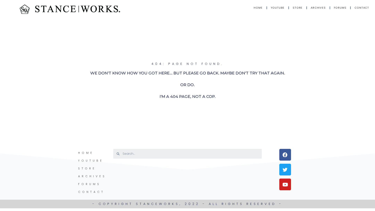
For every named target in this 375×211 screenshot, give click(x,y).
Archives (318, 8)
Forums (340, 8)
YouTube (278, 8)
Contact (361, 8)
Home (258, 8)
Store (298, 8)
